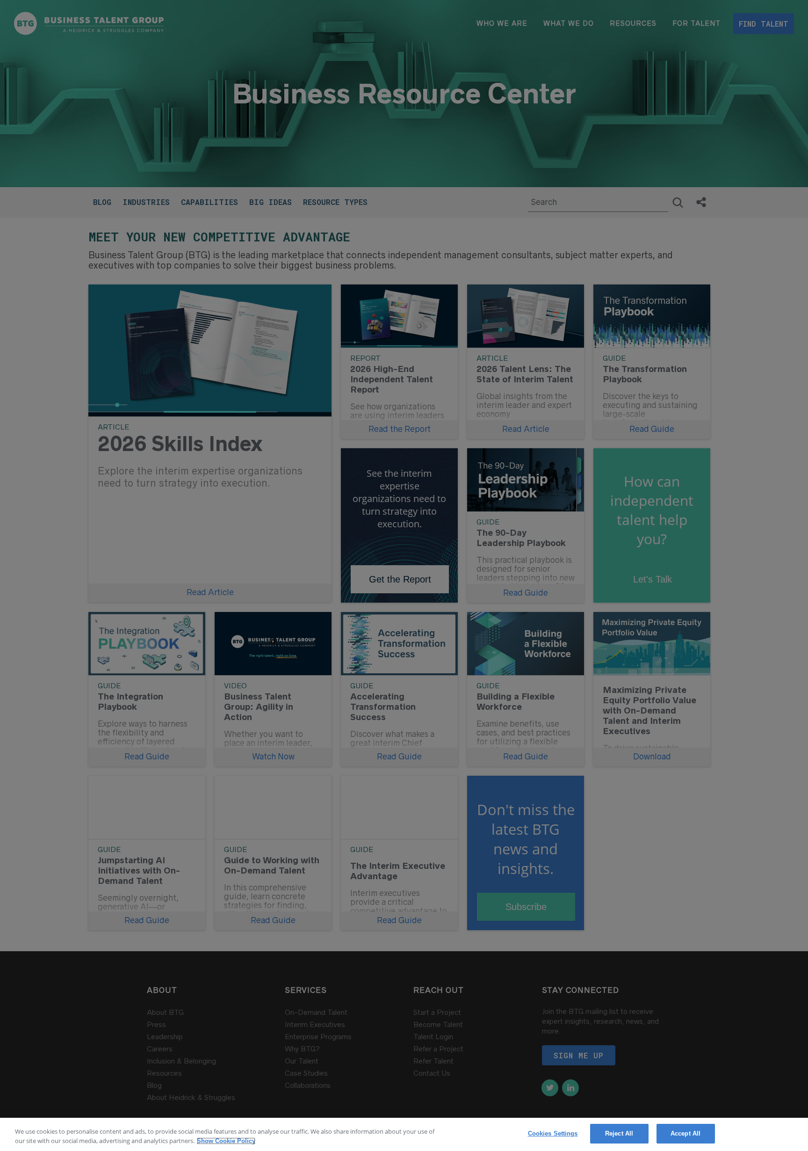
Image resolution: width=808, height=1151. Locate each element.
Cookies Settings (553, 1133)
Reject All (619, 1133)
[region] (404, 1134)
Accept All (685, 1133)
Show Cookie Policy (225, 1140)
